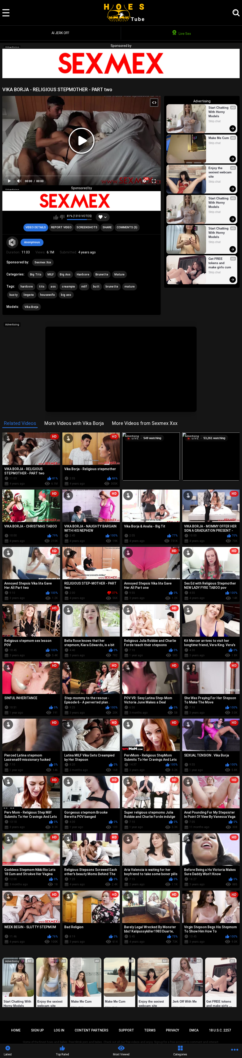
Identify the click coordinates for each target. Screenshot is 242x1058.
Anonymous (32, 242)
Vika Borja (32, 307)
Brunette (101, 274)
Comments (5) (127, 227)
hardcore (27, 286)
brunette (112, 286)
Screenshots (87, 227)
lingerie (29, 295)
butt (96, 286)
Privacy (172, 1030)
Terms (150, 1030)
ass (53, 286)
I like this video (55, 217)
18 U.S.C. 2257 (220, 1030)
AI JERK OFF (60, 33)
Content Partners (91, 1030)
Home (16, 1030)
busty (13, 295)
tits (41, 286)
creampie (68, 286)
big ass (66, 295)
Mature (119, 274)
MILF (51, 274)
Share (107, 227)
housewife (47, 295)
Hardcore (83, 274)
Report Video (61, 227)
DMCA (194, 1030)
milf (84, 286)
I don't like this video (62, 217)
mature (130, 286)
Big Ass (65, 274)
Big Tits (35, 274)
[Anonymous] (12, 242)
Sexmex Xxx (43, 262)
